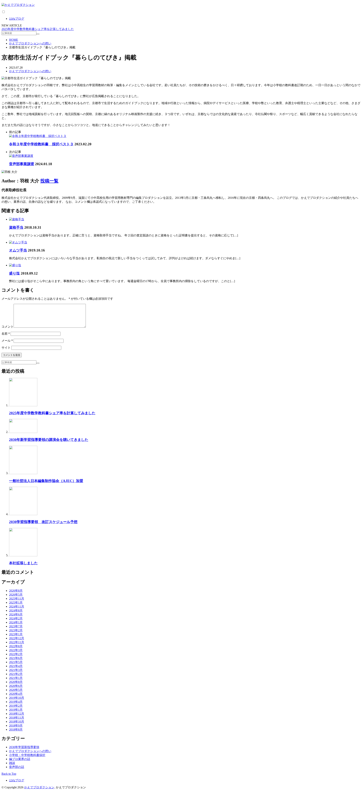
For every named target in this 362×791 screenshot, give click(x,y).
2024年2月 (16, 618)
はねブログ (16, 18)
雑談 (12, 763)
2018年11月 (16, 717)
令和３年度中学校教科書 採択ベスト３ (41, 144)
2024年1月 (16, 622)
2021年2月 (16, 674)
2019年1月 (16, 709)
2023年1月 (16, 634)
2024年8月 (16, 610)
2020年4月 (16, 693)
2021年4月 (16, 666)
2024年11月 (16, 606)
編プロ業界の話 (19, 759)
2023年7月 (16, 626)
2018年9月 (16, 725)
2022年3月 (16, 650)
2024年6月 (16, 614)
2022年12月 (16, 638)
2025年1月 (16, 602)
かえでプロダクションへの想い (30, 71)
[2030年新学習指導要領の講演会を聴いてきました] (23, 431)
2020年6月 (16, 685)
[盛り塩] (15, 265)
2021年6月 (16, 658)
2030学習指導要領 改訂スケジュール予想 (43, 522)
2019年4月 (16, 701)
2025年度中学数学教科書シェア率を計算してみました (38, 29)
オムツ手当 (18, 250)
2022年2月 (16, 654)
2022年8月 (16, 646)
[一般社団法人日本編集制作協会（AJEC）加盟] (23, 473)
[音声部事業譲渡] (21, 155)
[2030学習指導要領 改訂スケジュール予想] (23, 514)
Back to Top (9, 773)
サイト (6, 347)
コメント (8, 326)
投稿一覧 (49, 180)
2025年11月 (16, 598)
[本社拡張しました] (23, 555)
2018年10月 (16, 721)
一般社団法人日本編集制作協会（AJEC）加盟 (46, 481)
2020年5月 (16, 689)
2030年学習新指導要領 (24, 747)
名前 (6, 333)
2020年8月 (16, 681)
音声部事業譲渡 (21, 164)
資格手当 (16, 227)
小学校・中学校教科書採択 (27, 755)
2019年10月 (16, 697)
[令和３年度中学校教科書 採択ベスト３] (37, 136)
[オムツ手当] (18, 242)
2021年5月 (16, 662)
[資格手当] (16, 219)
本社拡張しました (23, 563)
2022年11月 (16, 642)
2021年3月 (16, 670)
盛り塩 (14, 273)
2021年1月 (16, 678)
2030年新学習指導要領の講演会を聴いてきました (48, 440)
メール (7, 340)
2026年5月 (16, 594)
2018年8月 (16, 729)
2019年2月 (16, 705)
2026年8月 (16, 590)
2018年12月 (16, 713)
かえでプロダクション (39, 787)
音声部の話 (16, 767)
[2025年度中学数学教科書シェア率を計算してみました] (23, 405)
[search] (37, 34)
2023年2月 (16, 630)
